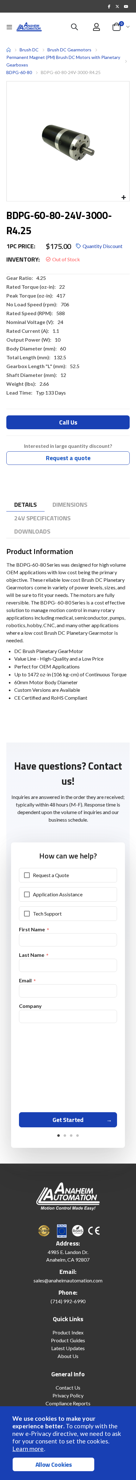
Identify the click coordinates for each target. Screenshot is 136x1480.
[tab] (25, 505)
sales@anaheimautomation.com (68, 1280)
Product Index (68, 1332)
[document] (69, 1443)
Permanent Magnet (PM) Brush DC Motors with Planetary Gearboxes (63, 61)
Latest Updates (68, 1348)
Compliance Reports (68, 1403)
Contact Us (68, 1387)
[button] (123, 197)
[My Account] (96, 27)
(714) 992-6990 (68, 1301)
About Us (68, 1356)
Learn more (28, 1448)
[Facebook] (109, 6)
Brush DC (29, 49)
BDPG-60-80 (19, 72)
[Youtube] (126, 6)
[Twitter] (117, 6)
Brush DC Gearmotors (69, 50)
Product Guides (68, 1340)
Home (8, 50)
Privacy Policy (68, 1395)
